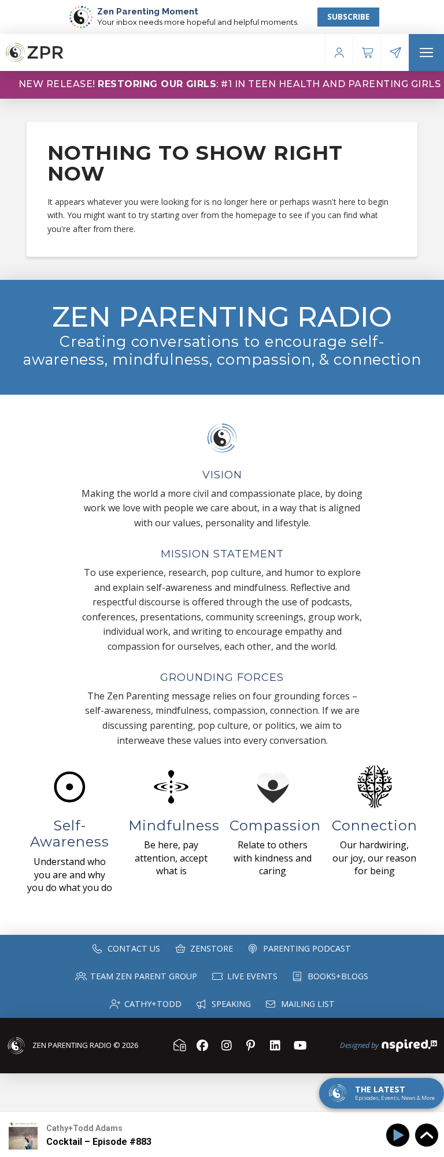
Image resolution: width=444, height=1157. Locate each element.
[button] (426, 52)
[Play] (400, 1135)
